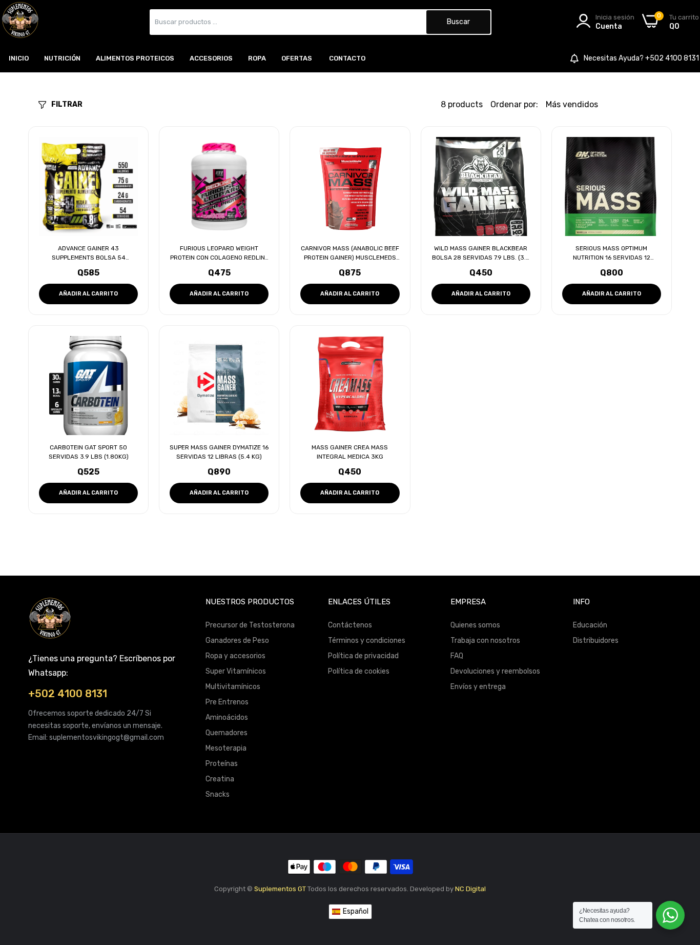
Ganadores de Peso (237, 640)
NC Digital (470, 889)
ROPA (257, 58)
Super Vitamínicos (235, 671)
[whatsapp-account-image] (20, 22)
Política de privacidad (363, 656)
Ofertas (296, 58)
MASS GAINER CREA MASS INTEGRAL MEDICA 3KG (350, 452)
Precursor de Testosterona (250, 625)
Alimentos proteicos (135, 58)
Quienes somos (475, 625)
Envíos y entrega (478, 686)
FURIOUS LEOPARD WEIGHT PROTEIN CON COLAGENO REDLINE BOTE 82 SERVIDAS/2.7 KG (219, 253)
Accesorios (211, 58)
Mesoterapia (225, 748)
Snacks (217, 794)
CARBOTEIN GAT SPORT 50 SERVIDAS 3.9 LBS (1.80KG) (89, 452)
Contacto (347, 58)
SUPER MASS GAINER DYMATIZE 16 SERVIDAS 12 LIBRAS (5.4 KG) (219, 452)
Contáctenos (350, 625)
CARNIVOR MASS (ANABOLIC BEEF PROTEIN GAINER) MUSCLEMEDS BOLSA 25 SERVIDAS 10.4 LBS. (350, 253)
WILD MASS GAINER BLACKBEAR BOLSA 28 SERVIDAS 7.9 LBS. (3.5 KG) (481, 253)
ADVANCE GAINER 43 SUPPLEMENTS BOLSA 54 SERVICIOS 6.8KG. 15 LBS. (88, 253)
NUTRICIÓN (62, 58)
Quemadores (226, 733)
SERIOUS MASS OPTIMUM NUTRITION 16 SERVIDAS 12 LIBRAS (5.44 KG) (611, 253)
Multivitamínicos (232, 686)
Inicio (19, 58)
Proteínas (221, 763)
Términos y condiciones (366, 640)
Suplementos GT (280, 889)
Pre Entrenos (227, 702)
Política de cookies (358, 671)
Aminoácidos (226, 717)
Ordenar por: (514, 104)
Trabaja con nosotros (485, 640)
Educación (590, 625)
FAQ (456, 656)
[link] (679, 870)
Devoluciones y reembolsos (495, 671)
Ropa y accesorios (235, 656)
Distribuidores (596, 640)
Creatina (219, 779)
